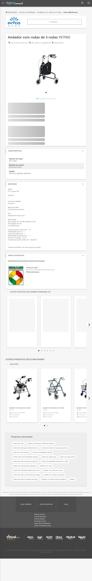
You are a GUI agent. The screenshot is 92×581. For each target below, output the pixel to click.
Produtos (53, 22)
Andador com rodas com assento (54, 475)
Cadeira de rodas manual (21, 452)
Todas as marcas (39, 514)
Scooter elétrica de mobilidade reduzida (25, 457)
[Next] (89, 324)
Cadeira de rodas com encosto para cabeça (26, 475)
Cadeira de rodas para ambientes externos (40, 443)
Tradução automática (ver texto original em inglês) (24, 247)
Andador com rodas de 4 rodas (52, 470)
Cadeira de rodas (18, 443)
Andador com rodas (45, 466)
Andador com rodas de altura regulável (53, 479)
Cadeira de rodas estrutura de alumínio (25, 461)
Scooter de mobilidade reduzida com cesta (26, 470)
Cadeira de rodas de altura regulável (24, 466)
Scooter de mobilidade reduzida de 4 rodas (54, 461)
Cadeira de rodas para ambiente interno (25, 448)
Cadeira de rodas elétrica (67, 457)
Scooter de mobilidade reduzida (42, 452)
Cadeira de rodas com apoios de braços (25, 479)
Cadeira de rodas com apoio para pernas (54, 448)
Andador (72, 479)
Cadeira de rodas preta (49, 457)
